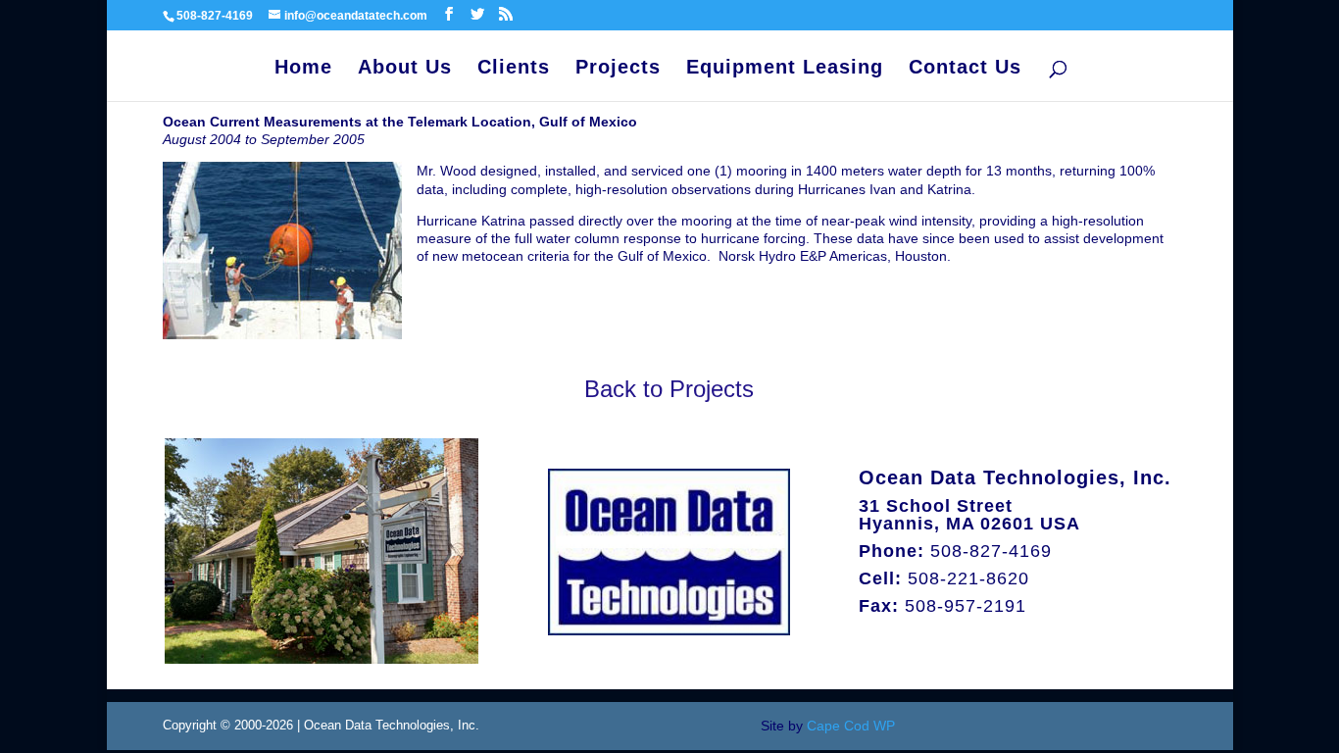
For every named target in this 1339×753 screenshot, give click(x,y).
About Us (405, 68)
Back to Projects (669, 389)
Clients (513, 68)
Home (303, 68)
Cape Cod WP (851, 725)
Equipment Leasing (784, 68)
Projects (618, 68)
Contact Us (965, 68)
